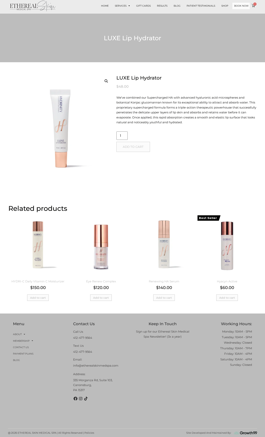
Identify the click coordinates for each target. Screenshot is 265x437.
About (17, 334)
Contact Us (21, 347)
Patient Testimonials (201, 5)
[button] (106, 81)
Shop (224, 5)
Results (162, 5)
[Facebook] (75, 398)
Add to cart (133, 147)
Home (105, 5)
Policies (89, 432)
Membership (21, 340)
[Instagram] (80, 398)
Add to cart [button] (38, 298)
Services (120, 5)
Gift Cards (143, 5)
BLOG (177, 5)
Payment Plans (23, 353)
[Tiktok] (86, 398)
